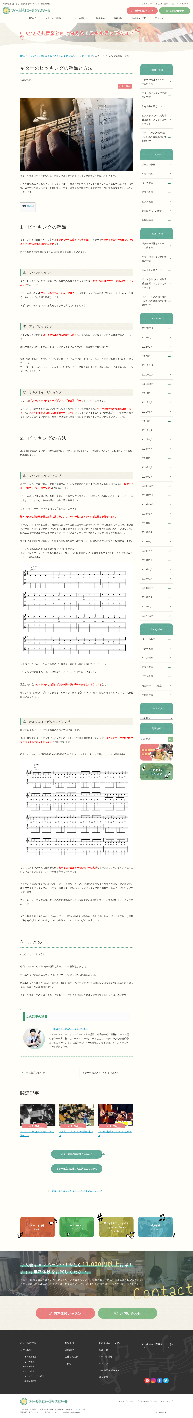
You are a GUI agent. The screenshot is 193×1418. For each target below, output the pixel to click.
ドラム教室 (147, 192)
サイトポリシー (126, 1401)
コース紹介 (26, 1349)
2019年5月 (147, 541)
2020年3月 (147, 458)
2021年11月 (148, 374)
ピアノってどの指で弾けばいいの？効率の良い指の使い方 (154, 137)
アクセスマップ (78, 1409)
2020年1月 (147, 477)
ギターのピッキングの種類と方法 (154, 95)
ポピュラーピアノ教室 (34, 1376)
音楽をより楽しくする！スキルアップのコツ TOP (77, 1190)
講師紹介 (69, 1349)
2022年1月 (147, 356)
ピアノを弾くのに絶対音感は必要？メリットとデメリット (154, 119)
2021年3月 (147, 439)
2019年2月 (147, 569)
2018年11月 (148, 588)
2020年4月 (147, 449)
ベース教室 (147, 183)
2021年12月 (148, 365)
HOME (23, 56)
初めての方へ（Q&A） (110, 1343)
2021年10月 (148, 384)
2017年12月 (148, 616)
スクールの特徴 (28, 1343)
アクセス (69, 1363)
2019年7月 (147, 523)
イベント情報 (105, 1356)
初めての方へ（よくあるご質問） (156, 4)
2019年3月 (147, 560)
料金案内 (69, 1343)
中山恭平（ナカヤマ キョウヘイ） (70, 1028)
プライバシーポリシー (147, 1401)
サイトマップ (167, 1401)
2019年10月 (148, 504)
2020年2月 (147, 467)
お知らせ (103, 1349)
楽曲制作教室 (30, 1381)
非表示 (30, 206)
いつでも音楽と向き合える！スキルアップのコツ (54, 56)
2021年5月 (147, 421)
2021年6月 (147, 412)
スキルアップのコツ (109, 1370)
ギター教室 (87, 56)
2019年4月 (147, 551)
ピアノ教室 (147, 201)
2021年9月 (147, 393)
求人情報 (103, 1377)
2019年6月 (147, 532)
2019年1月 (147, 579)
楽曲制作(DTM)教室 (152, 211)
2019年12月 (148, 486)
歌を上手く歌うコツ (36, 1072)
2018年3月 (147, 597)
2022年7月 (147, 337)
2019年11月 (148, 495)
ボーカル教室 (148, 164)
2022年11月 (148, 328)
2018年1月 (147, 606)
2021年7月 (147, 402)
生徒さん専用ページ (182, 4)
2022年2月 (147, 347)
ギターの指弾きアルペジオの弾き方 (101, 1072)
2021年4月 (147, 430)
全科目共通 (147, 220)
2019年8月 (147, 514)
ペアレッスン (105, 1363)
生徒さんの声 (71, 1356)
